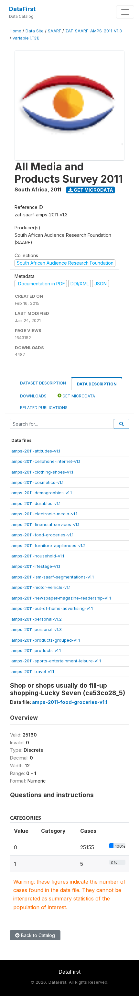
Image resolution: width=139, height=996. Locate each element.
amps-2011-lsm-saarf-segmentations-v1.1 (52, 576)
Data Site (35, 31)
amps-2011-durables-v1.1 (35, 503)
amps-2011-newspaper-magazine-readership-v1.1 (61, 598)
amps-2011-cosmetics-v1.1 (37, 482)
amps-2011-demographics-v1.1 (41, 492)
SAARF (54, 31)
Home (15, 31)
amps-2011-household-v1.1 (37, 555)
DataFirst (22, 9)
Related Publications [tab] (44, 407)
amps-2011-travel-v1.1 (32, 671)
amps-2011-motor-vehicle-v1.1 (40, 587)
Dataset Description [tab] (43, 383)
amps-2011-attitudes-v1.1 (35, 450)
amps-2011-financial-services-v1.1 (45, 524)
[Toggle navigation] (125, 12)
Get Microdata (93, 190)
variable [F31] (26, 38)
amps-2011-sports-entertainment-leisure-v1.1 (56, 660)
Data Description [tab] (97, 384)
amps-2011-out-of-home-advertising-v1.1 (52, 608)
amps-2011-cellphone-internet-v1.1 (45, 461)
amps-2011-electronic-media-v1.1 (44, 513)
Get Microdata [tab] (78, 396)
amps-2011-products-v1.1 (36, 650)
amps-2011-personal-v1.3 (36, 629)
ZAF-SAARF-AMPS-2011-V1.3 (93, 31)
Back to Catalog (37, 935)
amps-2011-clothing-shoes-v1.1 (42, 472)
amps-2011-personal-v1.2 (36, 619)
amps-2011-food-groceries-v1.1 (42, 534)
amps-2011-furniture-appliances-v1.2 (48, 545)
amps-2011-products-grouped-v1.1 (45, 640)
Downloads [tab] (33, 396)
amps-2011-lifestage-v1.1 (35, 566)
